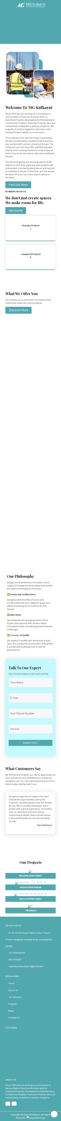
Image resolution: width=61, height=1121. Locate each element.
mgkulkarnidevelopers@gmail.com (25, 966)
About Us (13, 990)
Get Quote (16, 210)
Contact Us (14, 1017)
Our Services (15, 997)
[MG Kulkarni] (30, 5)
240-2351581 (14, 959)
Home (12, 983)
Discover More (18, 310)
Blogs (11, 1011)
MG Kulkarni (34, 1114)
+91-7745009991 (16, 953)
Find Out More (18, 185)
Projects (12, 1004)
